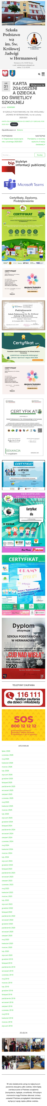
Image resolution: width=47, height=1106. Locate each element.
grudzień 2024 (7, 821)
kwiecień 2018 (7, 1018)
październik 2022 (8, 916)
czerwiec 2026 (7, 755)
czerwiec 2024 (7, 841)
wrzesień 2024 (7, 833)
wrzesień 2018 (7, 1002)
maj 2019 (5, 978)
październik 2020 (8, 927)
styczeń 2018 (7, 1026)
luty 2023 (5, 900)
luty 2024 (5, 857)
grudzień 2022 (7, 908)
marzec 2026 (7, 766)
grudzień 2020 (7, 923)
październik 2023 (8, 872)
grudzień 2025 (7, 778)
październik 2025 (8, 786)
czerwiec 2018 (7, 1010)
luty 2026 (5, 770)
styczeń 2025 (7, 817)
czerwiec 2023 (7, 884)
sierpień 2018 (7, 1006)
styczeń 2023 (7, 904)
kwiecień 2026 (7, 762)
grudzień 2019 (7, 959)
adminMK (11, 107)
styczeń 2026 (7, 774)
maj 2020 (5, 939)
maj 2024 (5, 845)
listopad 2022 (7, 912)
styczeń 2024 (7, 861)
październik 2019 (8, 967)
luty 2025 (5, 814)
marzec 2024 (7, 853)
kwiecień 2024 (7, 849)
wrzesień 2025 (7, 790)
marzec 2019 (7, 982)
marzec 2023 (7, 896)
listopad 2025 (7, 782)
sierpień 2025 (7, 794)
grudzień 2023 (7, 865)
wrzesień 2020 (7, 931)
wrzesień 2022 (7, 920)
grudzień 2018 (7, 990)
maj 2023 (5, 888)
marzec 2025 (7, 810)
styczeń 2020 (7, 955)
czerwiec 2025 (7, 798)
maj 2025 (5, 802)
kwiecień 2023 (7, 892)
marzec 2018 (7, 1022)
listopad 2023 (7, 868)
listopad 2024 (7, 825)
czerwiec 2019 (7, 974)
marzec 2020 (7, 947)
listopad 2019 (7, 963)
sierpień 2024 (7, 837)
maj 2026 (5, 759)
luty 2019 (5, 986)
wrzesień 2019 (7, 971)
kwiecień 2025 (7, 806)
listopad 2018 (7, 994)
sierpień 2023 (7, 880)
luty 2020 (5, 951)
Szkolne (20, 130)
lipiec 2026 (6, 751)
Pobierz (14, 124)
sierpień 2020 (7, 935)
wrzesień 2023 (7, 876)
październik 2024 (8, 829)
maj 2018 (5, 1014)
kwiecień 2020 (7, 943)
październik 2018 (8, 998)
